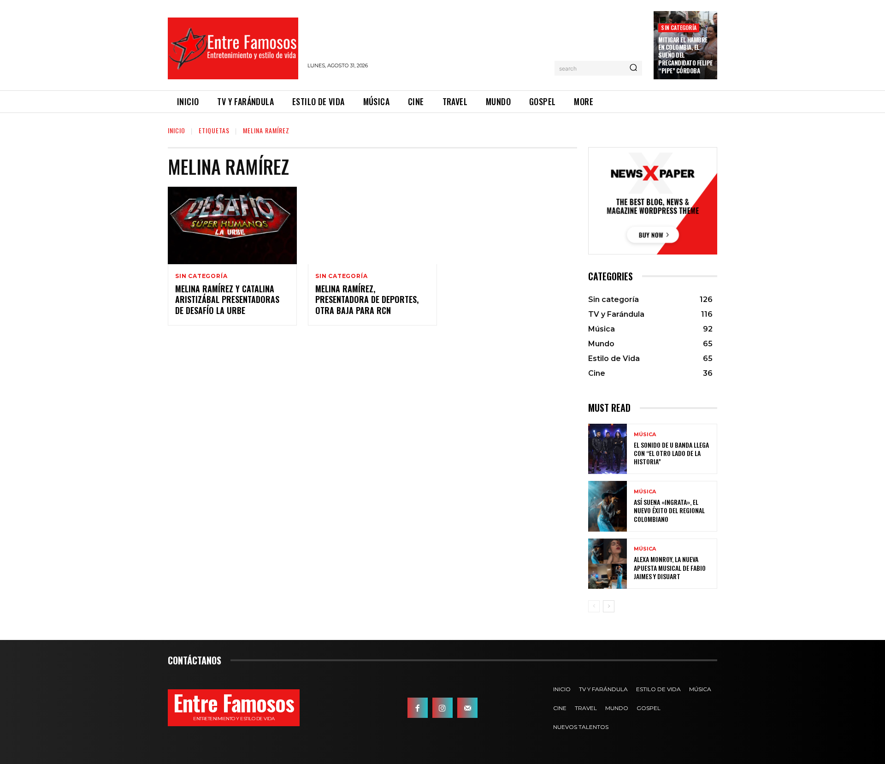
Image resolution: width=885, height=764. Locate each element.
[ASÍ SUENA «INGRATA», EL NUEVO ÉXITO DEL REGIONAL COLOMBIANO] (607, 506)
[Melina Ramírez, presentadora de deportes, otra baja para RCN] (372, 225)
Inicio (176, 130)
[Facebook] (417, 708)
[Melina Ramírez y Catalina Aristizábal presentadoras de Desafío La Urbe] (232, 225)
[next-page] (608, 606)
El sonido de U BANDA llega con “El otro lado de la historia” (671, 453)
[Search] (633, 68)
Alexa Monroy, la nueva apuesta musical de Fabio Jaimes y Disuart (670, 567)
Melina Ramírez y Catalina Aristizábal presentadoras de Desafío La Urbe (227, 299)
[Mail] (467, 708)
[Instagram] (442, 708)
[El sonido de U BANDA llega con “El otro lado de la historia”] (607, 449)
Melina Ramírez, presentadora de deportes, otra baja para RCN (367, 299)
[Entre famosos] (233, 48)
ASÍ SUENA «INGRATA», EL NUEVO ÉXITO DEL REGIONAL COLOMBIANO (669, 510)
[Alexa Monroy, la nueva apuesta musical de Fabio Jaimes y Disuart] (607, 564)
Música (645, 434)
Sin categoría (678, 27)
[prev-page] (594, 606)
